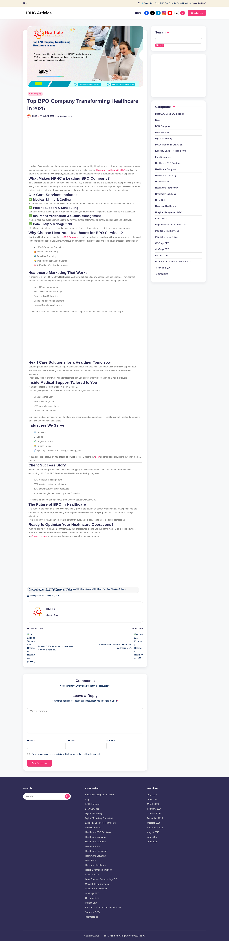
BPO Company (35, 94)
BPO (97, 457)
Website (110, 740)
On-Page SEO (162, 249)
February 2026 (154, 809)
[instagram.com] (165, 13)
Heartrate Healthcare (165, 206)
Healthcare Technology (166, 188)
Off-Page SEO (162, 243)
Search (160, 32)
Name (31, 740)
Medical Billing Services (167, 231)
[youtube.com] (170, 13)
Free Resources (163, 157)
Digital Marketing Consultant (169, 144)
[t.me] (159, 13)
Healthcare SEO (163, 181)
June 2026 (152, 799)
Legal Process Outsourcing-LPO (171, 224)
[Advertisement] (85, 143)
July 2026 (152, 794)
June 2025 (152, 841)
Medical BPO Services (166, 237)
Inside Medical (162, 218)
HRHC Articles (38, 13)
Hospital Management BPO (168, 212)
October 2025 (153, 823)
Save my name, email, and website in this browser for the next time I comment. (66, 754)
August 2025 (153, 832)
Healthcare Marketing (165, 175)
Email (71, 740)
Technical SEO (162, 268)
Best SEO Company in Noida (169, 114)
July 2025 (152, 837)
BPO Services (162, 132)
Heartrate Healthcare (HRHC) (110, 170)
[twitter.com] (153, 13)
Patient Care (161, 255)
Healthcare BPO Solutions (168, 163)
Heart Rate (160, 200)
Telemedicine (161, 274)
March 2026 (153, 804)
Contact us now (39, 536)
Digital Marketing (163, 138)
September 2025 (155, 827)
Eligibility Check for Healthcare (170, 151)
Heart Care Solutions (165, 194)
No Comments (66, 116)
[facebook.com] (147, 13)
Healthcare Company (165, 169)
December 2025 (155, 818)
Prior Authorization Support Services (173, 261)
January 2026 (153, 813)
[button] (197, 13)
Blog (157, 120)
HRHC (50, 609)
